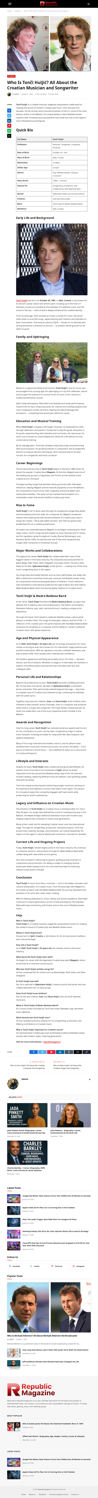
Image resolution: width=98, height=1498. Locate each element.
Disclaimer (42, 1494)
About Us (32, 1494)
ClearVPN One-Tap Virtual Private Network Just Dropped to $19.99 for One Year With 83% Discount (55, 1244)
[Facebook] (9, 111)
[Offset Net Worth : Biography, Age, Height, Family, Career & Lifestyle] (13, 1439)
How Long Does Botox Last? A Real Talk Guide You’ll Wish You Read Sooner (55, 1350)
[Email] (9, 136)
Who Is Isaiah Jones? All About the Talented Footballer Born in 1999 (52, 1423)
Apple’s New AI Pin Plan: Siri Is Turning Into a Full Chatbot (48, 1207)
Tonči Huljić (21, 300)
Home (23, 1494)
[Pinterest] (9, 126)
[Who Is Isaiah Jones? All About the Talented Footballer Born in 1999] (13, 1426)
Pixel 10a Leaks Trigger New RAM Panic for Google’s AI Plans (49, 1219)
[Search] (88, 4)
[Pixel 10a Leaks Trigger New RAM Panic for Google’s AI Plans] (13, 1222)
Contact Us (75, 1494)
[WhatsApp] (9, 131)
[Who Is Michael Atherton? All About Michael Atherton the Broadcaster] (49, 1307)
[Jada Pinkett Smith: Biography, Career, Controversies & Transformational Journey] (27, 1115)
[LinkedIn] (9, 121)
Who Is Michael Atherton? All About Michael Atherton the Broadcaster (42, 1335)
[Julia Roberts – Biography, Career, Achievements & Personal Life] (71, 1115)
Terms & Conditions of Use (58, 1494)
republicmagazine (51, 1041)
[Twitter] (9, 116)
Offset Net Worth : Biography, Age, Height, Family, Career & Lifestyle (53, 1436)
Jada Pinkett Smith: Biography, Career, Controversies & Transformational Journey (26, 1131)
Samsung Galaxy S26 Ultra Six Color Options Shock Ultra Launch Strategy (55, 1231)
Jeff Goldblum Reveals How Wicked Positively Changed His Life (50, 1361)
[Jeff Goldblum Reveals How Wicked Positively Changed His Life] (13, 1364)
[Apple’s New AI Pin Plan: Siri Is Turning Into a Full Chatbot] (13, 1210)
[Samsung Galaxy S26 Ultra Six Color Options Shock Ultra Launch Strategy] (13, 1234)
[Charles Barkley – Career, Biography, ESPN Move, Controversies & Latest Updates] (27, 1153)
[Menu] (9, 4)
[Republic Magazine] (49, 4)
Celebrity (11, 76)
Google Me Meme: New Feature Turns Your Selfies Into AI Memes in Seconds (56, 1196)
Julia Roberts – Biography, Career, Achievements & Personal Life (66, 1131)
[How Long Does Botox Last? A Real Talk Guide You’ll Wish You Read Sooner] (13, 1352)
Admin (16, 94)
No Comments (42, 94)
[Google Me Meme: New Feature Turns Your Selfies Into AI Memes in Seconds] (13, 1198)
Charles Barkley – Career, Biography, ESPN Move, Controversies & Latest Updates (26, 1169)
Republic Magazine (45, 1489)
